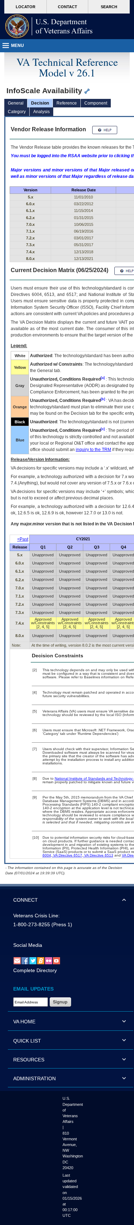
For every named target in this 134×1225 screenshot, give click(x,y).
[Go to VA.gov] (49, 26)
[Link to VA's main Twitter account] (33, 960)
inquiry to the (93, 449)
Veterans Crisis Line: (36, 915)
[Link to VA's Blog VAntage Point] (41, 960)
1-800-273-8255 (31, 924)
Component (95, 103)
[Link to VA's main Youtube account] (56, 960)
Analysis (41, 111)
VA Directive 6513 (98, 855)
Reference (66, 103)
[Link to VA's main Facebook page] (25, 960)
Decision (40, 103)
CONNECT (25, 900)
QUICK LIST (27, 1041)
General (16, 103)
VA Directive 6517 (67, 855)
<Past (22, 539)
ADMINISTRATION (34, 1078)
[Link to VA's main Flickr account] (49, 960)
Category (17, 111)
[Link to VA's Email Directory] (17, 960)
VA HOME (24, 1021)
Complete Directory (35, 970)
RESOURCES (28, 1059)
